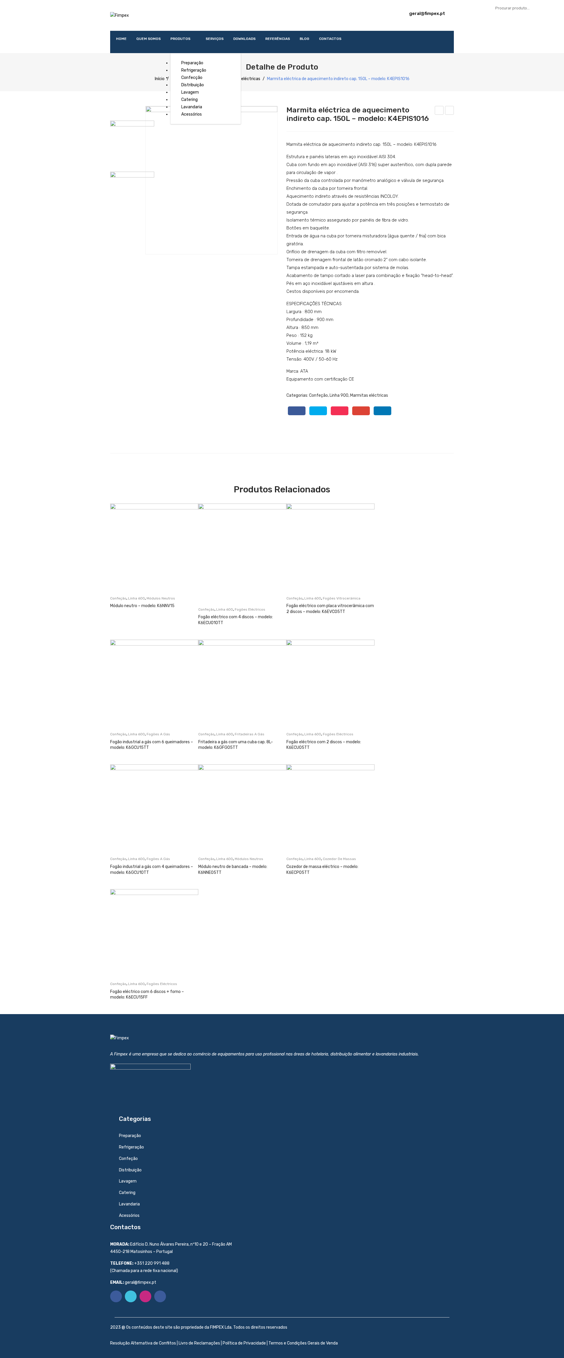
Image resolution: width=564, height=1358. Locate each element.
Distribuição (130, 1170)
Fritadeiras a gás (249, 734)
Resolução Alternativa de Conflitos (143, 1343)
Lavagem (128, 1181)
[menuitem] (121, 38)
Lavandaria (129, 1204)
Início (159, 78)
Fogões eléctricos (250, 609)
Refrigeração (131, 1147)
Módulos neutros (161, 598)
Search (554, 8)
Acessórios (129, 1215)
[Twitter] (318, 410)
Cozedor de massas (339, 859)
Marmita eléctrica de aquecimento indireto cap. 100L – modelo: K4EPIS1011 (439, 111)
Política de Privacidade (244, 1343)
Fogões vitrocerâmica (341, 598)
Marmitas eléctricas (241, 78)
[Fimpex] (119, 15)
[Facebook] (297, 410)
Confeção (318, 395)
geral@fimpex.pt (427, 13)
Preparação (130, 1135)
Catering (127, 1192)
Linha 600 (136, 598)
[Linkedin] (160, 1296)
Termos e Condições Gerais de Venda (303, 1343)
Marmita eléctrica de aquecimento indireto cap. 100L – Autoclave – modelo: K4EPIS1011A (449, 111)
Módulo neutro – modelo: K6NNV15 (142, 605)
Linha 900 (339, 395)
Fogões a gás (158, 734)
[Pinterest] (339, 410)
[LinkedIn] (382, 410)
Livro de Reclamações (199, 1343)
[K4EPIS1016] (211, 180)
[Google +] (361, 410)
